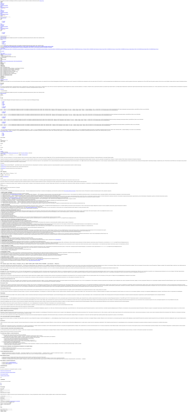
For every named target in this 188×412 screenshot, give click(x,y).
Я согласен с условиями (5, 401)
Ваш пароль (2, 398)
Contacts (1, 151)
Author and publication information (5, 54)
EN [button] (0, 19)
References (4, 43)
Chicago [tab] (3, 104)
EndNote (4, 131)
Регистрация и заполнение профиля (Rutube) (7, 372)
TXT (3, 135)
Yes (1, 383)
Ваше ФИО (2, 388)
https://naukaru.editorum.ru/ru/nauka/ (70, 190)
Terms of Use (42, 0)
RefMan (7, 131)
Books (1, 6)
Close (1, 141)
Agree (1, 1)
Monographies (2, 7)
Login (20, 154)
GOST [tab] (3, 101)
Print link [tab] (3, 107)
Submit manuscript (3, 17)
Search (1, 15)
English (3, 22)
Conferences (2, 3)
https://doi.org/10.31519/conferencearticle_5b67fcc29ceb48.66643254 (11, 61)
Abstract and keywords (4, 79)
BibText (1, 131)
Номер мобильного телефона (5, 392)
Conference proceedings (4, 5)
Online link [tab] (4, 106)
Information (4, 41)
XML (3, 133)
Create (4, 153)
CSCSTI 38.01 (2, 48)
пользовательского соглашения (15, 401)
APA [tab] (3, 103)
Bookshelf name (3, 140)
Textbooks (6, 7)
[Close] (0, 96)
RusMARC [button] (10, 131)
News (1, 2)
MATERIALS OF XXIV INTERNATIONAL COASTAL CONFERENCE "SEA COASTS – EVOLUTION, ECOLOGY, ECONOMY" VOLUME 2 (28, 47)
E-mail (1, 397)
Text (1, 84)
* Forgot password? (24, 154)
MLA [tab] (3, 102)
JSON (3, 134)
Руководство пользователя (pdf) (5, 370)
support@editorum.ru (12, 362)
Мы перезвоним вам (4, 365)
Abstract (3, 42)
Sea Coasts (2, 4)
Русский (3, 21)
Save (4, 141)
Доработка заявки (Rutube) (4, 375)
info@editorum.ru (6, 176)
